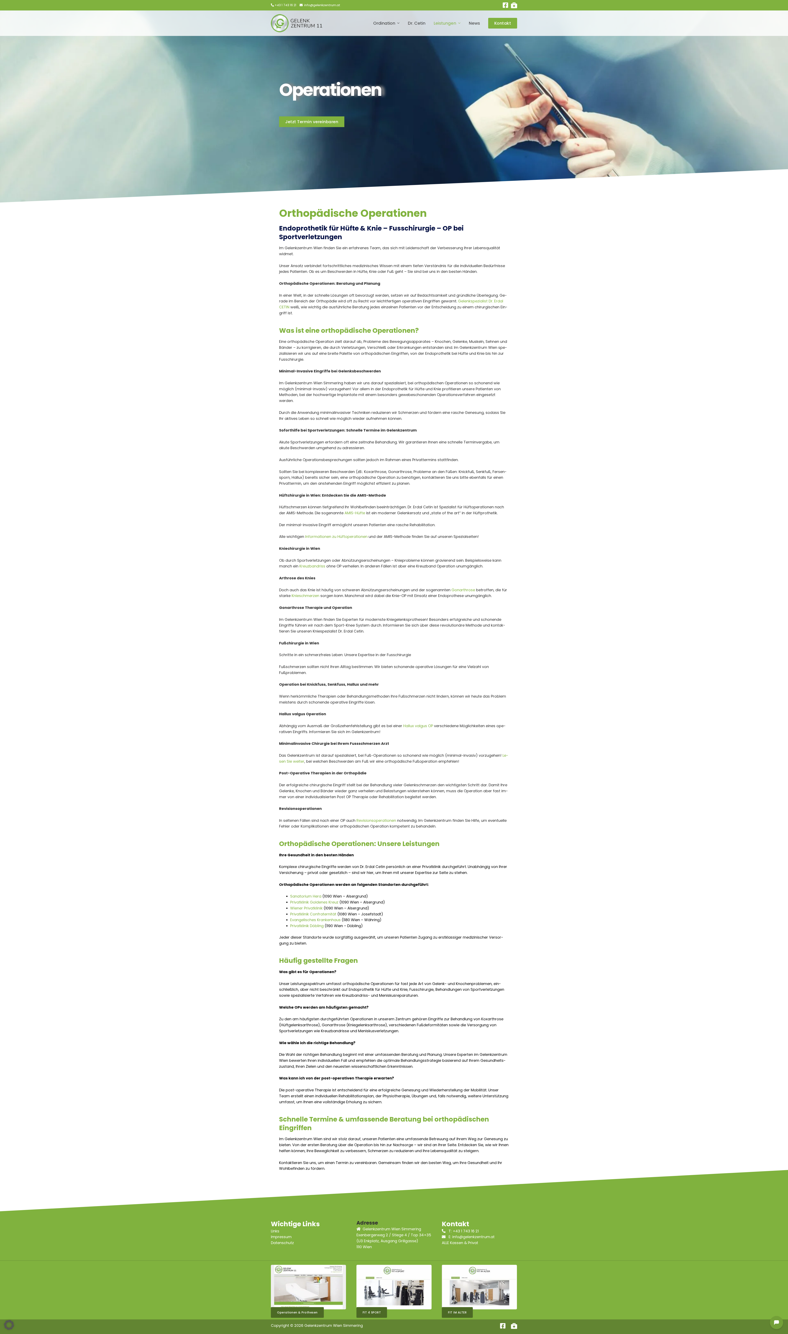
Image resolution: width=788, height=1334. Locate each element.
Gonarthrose (463, 589)
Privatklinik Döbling (307, 925)
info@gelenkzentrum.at (322, 5)
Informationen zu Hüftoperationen (336, 536)
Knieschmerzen (305, 595)
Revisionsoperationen (376, 820)
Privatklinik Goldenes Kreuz (314, 902)
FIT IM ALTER (457, 1312)
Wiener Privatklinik (306, 908)
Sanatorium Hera (305, 896)
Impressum (281, 1236)
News (474, 23)
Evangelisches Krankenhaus (315, 919)
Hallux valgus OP (418, 725)
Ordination (384, 23)
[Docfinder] (514, 5)
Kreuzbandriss (312, 566)
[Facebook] (505, 5)
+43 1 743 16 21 (285, 5)
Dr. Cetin (416, 23)
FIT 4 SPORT (372, 1312)
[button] (502, 23)
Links (275, 1231)
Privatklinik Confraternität (313, 914)
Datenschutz (282, 1242)
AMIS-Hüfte (355, 512)
